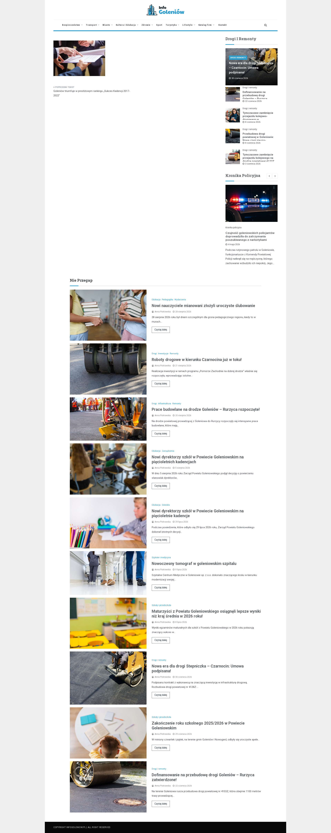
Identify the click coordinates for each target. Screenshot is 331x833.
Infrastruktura (164, 403)
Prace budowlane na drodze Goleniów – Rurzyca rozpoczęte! (206, 409)
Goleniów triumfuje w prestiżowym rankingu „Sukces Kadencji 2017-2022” (91, 93)
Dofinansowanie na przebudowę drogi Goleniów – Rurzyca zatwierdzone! (255, 97)
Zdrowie (146, 25)
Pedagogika (167, 299)
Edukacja (156, 299)
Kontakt (222, 25)
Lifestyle (187, 25)
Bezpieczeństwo (71, 25)
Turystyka (171, 25)
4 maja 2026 (234, 244)
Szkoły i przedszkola (161, 605)
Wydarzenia (180, 299)
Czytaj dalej (160, 329)
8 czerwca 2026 (252, 122)
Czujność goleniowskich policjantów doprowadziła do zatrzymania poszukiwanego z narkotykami (249, 236)
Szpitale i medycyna (161, 557)
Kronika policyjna (233, 227)
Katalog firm (205, 25)
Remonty (174, 353)
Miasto (106, 25)
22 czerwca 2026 (253, 101)
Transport (91, 25)
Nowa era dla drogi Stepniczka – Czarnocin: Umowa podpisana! (251, 67)
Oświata (166, 505)
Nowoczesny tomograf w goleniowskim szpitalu (194, 563)
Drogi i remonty (238, 58)
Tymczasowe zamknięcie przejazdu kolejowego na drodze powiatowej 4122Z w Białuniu (258, 159)
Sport (159, 25)
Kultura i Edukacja (126, 25)
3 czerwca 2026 (252, 164)
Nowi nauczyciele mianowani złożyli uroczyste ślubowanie (203, 305)
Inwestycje (163, 353)
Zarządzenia (168, 451)
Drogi (154, 353)
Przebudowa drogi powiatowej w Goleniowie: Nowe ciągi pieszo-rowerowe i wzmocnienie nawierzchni (258, 140)
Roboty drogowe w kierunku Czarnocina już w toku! (197, 359)
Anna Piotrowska (163, 311)
